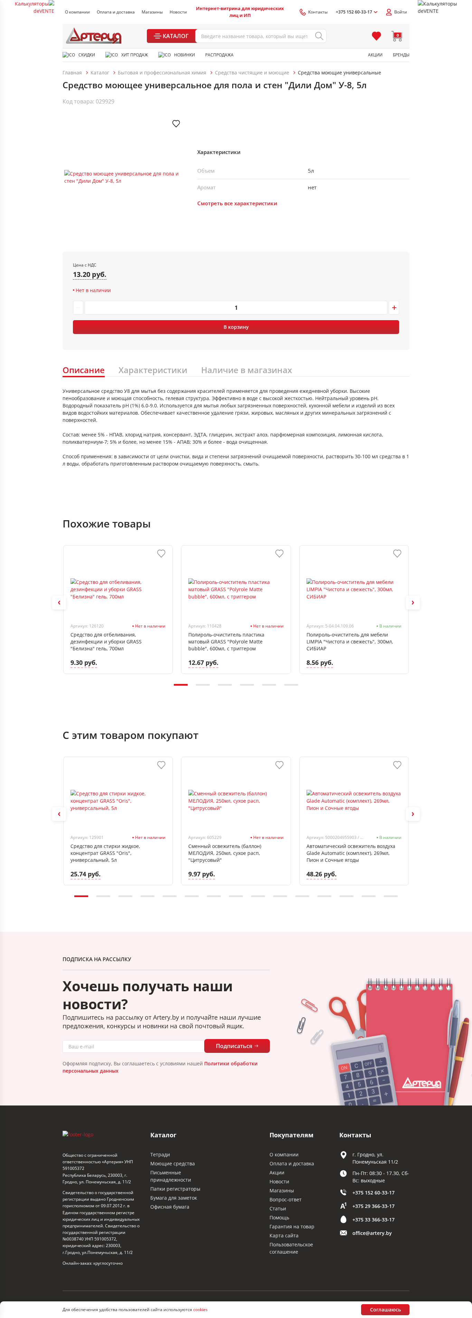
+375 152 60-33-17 (373, 1192)
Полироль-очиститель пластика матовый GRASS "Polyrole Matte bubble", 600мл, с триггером (226, 641)
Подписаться (234, 1046)
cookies (200, 1309)
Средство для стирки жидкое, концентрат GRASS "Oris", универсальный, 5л (105, 853)
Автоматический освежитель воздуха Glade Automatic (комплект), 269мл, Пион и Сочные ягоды (350, 853)
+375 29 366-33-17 (373, 1206)
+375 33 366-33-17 (373, 1219)
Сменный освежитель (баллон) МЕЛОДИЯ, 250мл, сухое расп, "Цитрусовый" (224, 853)
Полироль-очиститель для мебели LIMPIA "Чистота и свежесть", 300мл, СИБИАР (349, 641)
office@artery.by (372, 1233)
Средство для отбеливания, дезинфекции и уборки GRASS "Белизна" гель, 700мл (106, 641)
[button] (59, 603)
